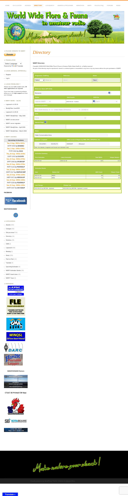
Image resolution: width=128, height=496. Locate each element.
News (118, 5)
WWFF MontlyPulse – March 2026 (16, 131)
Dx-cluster (17, 5)
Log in (8, 78)
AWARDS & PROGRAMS (65, 5)
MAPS (89, 5)
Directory (38, 5)
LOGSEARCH (50, 5)
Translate (20, 66)
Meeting (8, 251)
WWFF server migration (13, 123)
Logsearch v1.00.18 (12, 112)
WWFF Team (10, 278)
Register (8, 74)
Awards (8, 225)
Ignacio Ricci (70, 481)
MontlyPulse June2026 (13, 108)
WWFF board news (12, 274)
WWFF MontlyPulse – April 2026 (15, 127)
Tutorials (8, 263)
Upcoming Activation (12, 266)
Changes (8, 228)
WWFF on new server (12, 119)
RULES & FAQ (99, 5)
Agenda (28, 5)
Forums (110, 5)
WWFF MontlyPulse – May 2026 (15, 115)
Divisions (8, 240)
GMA (7, 244)
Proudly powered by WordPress (41, 481)
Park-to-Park (10, 259)
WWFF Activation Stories (13, 270)
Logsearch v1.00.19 (12, 104)
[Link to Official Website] (109, 93)
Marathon (80, 5)
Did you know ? (10, 232)
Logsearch (9, 247)
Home (7, 5)
